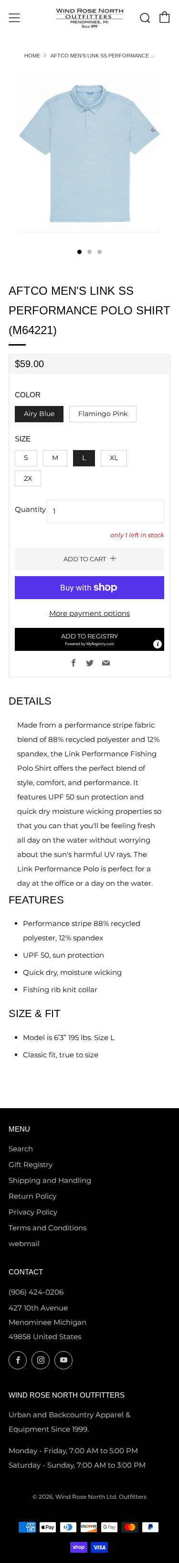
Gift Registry (31, 1164)
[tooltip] (157, 644)
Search (21, 1148)
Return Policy (32, 1196)
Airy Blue (39, 413)
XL (114, 458)
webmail (24, 1243)
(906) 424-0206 (36, 1292)
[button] (89, 639)
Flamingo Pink (102, 413)
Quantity (30, 509)
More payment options (89, 613)
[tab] (79, 252)
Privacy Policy (33, 1211)
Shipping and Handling (50, 1180)
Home (32, 55)
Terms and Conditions (47, 1227)
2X (28, 478)
